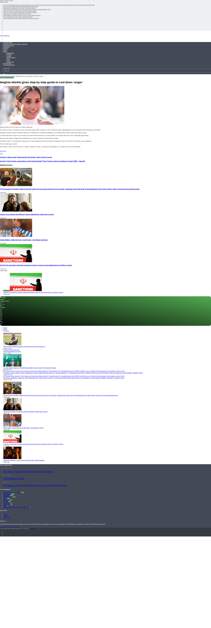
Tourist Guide (10, 62)
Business (6, 47)
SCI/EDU (9, 54)
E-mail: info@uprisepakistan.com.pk (9, 527)
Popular (5, 328)
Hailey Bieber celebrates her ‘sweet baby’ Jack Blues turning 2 (19, 8)
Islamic (5, 506)
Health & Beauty (11, 57)
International (8, 45)
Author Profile (9, 65)
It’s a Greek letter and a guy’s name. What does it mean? (17, 17)
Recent (5, 329)
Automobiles (6, 503)
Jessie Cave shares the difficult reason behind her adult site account (20, 6)
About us (5, 515)
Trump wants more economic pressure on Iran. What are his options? (21, 18)
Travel (8, 60)
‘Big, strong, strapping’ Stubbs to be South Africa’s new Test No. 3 (24, 347)
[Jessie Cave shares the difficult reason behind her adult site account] (16, 211)
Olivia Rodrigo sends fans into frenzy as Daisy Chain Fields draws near (21, 15)
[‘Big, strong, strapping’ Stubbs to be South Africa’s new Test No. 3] (12, 344)
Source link (3, 151)
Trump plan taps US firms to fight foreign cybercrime (17, 14)
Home (1, 76)
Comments (6, 330)
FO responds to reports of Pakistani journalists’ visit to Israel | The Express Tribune (29, 368)
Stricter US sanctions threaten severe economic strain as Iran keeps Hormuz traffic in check (27, 9)
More (5, 51)
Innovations (6, 500)
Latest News (7, 42)
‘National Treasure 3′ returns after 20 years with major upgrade (19, 11)
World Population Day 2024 (12, 352)
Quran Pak (7, 63)
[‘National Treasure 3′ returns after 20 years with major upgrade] (12, 458)
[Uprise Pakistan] (4, 35)
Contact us (6, 516)
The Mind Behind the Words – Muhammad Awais (16, 507)
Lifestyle (9, 56)
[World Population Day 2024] (11, 350)
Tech (5, 50)
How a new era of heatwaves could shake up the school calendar (20, 12)
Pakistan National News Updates (15, 44)
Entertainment (10, 53)
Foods (8, 59)
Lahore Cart (32, 528)
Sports (5, 48)
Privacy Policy (7, 518)
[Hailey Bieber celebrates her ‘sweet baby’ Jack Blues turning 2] (16, 236)
